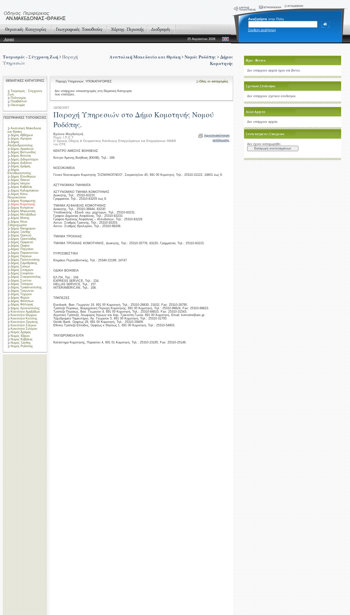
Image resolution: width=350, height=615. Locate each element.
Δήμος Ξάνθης (20, 232)
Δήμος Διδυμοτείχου (24, 159)
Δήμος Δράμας (20, 166)
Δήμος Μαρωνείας (23, 211)
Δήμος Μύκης (20, 218)
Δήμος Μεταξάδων (23, 214)
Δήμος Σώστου (21, 280)
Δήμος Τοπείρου (22, 284)
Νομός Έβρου (20, 336)
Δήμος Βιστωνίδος (23, 152)
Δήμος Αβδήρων (22, 135)
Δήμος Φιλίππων (22, 301)
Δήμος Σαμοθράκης (24, 263)
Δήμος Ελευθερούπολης (19, 171)
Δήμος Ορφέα (20, 245)
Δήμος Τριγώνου (22, 290)
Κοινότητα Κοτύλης (24, 318)
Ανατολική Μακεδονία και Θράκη (24, 130)
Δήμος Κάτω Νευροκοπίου (18, 195)
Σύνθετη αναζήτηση (262, 30)
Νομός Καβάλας (21, 339)
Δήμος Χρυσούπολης (25, 308)
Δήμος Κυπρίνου (22, 207)
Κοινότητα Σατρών (24, 325)
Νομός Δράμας (21, 332)
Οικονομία (18, 105)
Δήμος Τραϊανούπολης (26, 287)
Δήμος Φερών (20, 297)
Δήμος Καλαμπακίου (25, 190)
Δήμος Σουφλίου (22, 273)
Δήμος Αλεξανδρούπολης (20, 143)
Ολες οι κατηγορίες (213, 81)
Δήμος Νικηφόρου (23, 228)
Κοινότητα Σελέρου (24, 328)
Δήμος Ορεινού (21, 235)
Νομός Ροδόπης (22, 346)
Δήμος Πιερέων (21, 256)
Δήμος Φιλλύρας (22, 304)
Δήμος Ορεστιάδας (23, 238)
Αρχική (8, 39)
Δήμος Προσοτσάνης (25, 259)
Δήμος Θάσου (20, 180)
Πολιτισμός (18, 98)
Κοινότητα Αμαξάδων (25, 311)
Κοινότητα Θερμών (24, 315)
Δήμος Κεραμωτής (23, 200)
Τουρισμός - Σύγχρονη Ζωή (30, 56)
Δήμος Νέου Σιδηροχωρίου (17, 223)
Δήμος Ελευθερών (23, 176)
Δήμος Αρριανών (22, 149)
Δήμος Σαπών (20, 266)
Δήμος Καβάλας (21, 186)
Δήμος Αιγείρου (21, 138)
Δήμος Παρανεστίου (24, 252)
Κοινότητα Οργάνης (24, 322)
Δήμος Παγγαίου (22, 249)
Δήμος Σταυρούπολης (26, 276)
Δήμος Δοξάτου (21, 163)
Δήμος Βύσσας (21, 155)
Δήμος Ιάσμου (20, 183)
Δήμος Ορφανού (22, 242)
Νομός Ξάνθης (21, 342)
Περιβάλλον (19, 101)
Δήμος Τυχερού (21, 294)
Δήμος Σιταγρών (22, 270)
